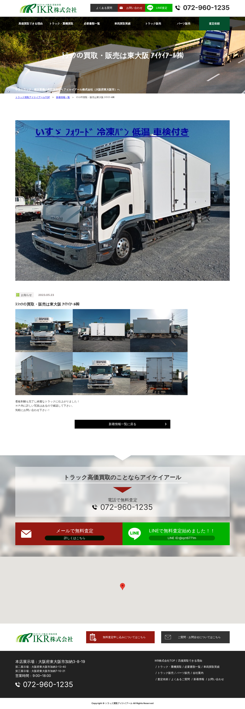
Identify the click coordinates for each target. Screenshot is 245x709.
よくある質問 (104, 7)
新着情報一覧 (63, 97)
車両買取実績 (122, 23)
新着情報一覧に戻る (122, 424)
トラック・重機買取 (61, 23)
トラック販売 (153, 23)
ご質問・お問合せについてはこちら (199, 637)
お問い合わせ (134, 7)
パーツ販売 (183, 23)
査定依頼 (214, 23)
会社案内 (198, 672)
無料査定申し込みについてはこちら (124, 637)
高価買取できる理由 (31, 23)
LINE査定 (161, 7)
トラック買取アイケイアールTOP (32, 97)
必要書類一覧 (92, 23)
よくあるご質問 (180, 679)
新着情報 (199, 679)
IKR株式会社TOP (165, 660)
